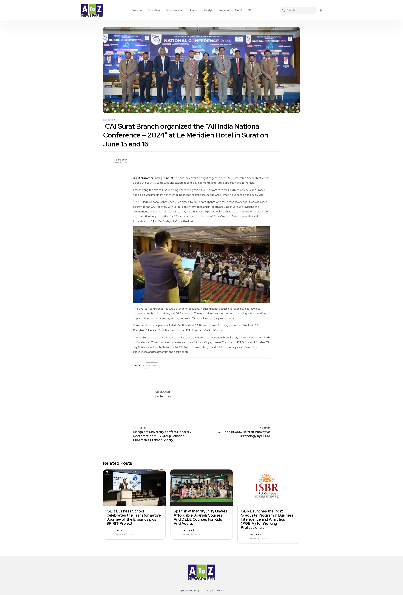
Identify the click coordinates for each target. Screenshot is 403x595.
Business (137, 10)
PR (249, 10)
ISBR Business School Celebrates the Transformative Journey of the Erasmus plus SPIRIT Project (133, 517)
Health (193, 10)
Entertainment (174, 10)
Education (154, 10)
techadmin (120, 159)
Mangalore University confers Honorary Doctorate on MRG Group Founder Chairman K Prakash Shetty (162, 436)
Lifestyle (208, 10)
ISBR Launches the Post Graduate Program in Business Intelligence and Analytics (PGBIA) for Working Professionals (267, 519)
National (224, 10)
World (238, 10)
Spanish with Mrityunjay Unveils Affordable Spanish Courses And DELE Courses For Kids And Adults (200, 517)
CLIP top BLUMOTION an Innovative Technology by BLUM (244, 434)
